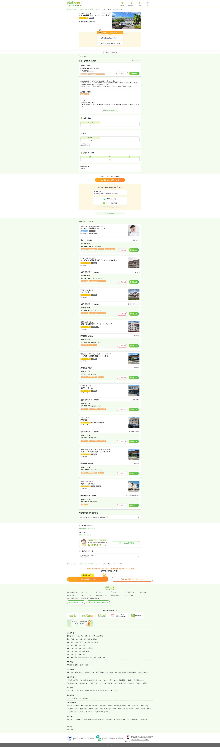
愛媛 (80, 654)
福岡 (76, 657)
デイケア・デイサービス (95, 683)
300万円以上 (70, 690)
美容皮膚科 (76, 705)
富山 (81, 639)
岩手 (86, 636)
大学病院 (75, 680)
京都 (76, 648)
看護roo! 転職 (83, 9)
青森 (82, 636)
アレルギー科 (92, 712)
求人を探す (114, 592)
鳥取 (80, 651)
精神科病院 (98, 680)
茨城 (89, 642)
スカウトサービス (87, 595)
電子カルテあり (143, 719)
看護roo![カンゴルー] (72, 9)
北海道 (78, 636)
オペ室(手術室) (79, 672)
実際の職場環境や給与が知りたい (111, 43)
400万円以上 (79, 690)
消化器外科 (70, 709)
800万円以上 (114, 690)
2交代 (68, 698)
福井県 (91, 9)
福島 (101, 636)
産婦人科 (102, 709)
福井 (88, 639)
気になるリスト (144, 592)
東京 (72, 642)
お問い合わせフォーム (77, 602)
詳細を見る (134, 73)
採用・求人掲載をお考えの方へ (99, 602)
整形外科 (84, 709)
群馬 (96, 642)
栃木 (92, 642)
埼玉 (81, 642)
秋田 (94, 636)
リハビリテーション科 (81, 712)
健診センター (131, 683)
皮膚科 (120, 709)
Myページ (84, 592)
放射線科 (143, 709)
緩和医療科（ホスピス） (104, 712)
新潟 (77, 639)
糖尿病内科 (123, 705)
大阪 (72, 648)
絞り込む (84, 56)
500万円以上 (88, 690)
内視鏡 (139, 672)
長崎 (83, 657)
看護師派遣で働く (116, 595)
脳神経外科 (78, 709)
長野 (96, 639)
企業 (146, 683)
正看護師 (69, 665)
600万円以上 (97, 690)
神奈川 (76, 642)
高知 (83, 654)
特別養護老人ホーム (138, 680)
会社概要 (69, 726)
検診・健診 (118, 672)
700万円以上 (106, 690)
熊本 (87, 657)
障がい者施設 (122, 683)
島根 (83, 651)
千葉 (85, 642)
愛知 (72, 645)
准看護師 (75, 665)
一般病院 (69, 680)
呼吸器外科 (135, 705)
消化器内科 (95, 705)
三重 (83, 645)
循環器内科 (103, 705)
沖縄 (104, 657)
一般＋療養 (83, 680)
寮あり (116, 719)
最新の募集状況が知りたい (109, 38)
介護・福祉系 (109, 672)
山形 (97, 636)
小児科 (97, 709)
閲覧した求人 (71, 595)
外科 (129, 705)
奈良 (87, 648)
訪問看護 (102, 672)
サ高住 (115, 683)
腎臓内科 (116, 705)
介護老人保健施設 (72, 683)
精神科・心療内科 (134, 709)
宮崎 (95, 657)
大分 (91, 657)
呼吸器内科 (88, 705)
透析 (97, 672)
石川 (85, 639)
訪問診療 (133, 672)
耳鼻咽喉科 (113, 709)
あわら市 (98, 9)
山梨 (92, 639)
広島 (72, 651)
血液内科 (110, 705)
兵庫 (80, 648)
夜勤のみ (85, 698)
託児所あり (122, 719)
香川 (76, 654)
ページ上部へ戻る (109, 213)
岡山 (76, 651)
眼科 (107, 709)
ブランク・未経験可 (132, 719)
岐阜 (76, 645)
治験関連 (145, 672)
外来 (72, 672)
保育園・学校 (126, 672)
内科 (82, 705)
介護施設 (129, 680)
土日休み (86, 719)
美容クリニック (114, 680)
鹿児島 (99, 657)
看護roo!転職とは (72, 592)
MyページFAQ (129, 595)
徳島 (72, 654)
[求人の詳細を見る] (110, 239)
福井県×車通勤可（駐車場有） (86, 528)
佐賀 (79, 657)
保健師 (81, 665)
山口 (87, 651)
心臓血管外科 (143, 705)
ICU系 (92, 672)
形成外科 (91, 709)
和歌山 (92, 648)
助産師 (87, 665)
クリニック (106, 680)
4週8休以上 (79, 719)
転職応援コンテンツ (101, 595)
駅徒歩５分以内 (94, 719)
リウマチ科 (70, 712)
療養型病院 (90, 680)
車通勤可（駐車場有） (84, 535)
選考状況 (98, 592)
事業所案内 (70, 729)
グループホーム (108, 683)
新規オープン (71, 719)
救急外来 (87, 672)
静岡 (80, 645)
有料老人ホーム (82, 683)
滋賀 (83, 648)
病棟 (68, 672)
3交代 (73, 698)
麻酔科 (149, 709)
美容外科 (69, 705)
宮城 (90, 636)
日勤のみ (78, 698)
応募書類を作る (129, 592)
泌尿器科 (125, 709)
